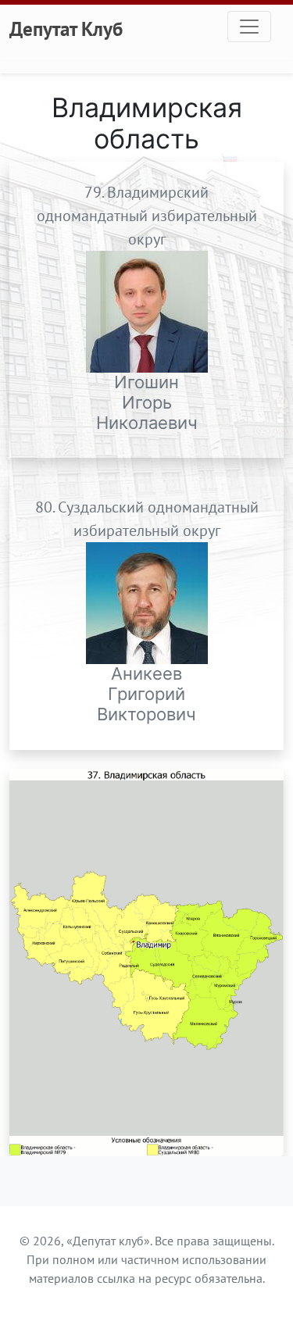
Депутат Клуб (66, 28)
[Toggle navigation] (249, 26)
